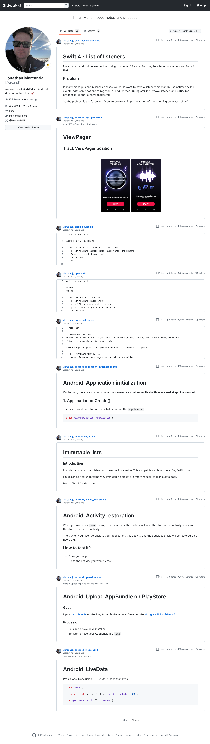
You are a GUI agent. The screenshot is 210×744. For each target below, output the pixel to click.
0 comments (187, 40)
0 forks (172, 40)
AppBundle (79, 614)
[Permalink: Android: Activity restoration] (61, 515)
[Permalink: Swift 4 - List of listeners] (61, 56)
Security (80, 735)
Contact (119, 735)
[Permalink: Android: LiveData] (61, 669)
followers (15, 99)
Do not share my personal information (161, 735)
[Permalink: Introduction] (61, 463)
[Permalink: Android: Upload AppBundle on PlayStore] (61, 596)
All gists (75, 5)
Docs (110, 735)
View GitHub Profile (28, 127)
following (30, 99)
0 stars (201, 40)
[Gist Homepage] (12, 5)
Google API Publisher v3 (160, 614)
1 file (161, 40)
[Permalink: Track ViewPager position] (61, 148)
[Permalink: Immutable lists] (61, 452)
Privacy (70, 735)
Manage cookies (133, 735)
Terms (61, 735)
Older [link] (125, 720)
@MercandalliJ (17, 120)
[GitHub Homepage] (34, 735)
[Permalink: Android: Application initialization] (61, 382)
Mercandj (68, 40)
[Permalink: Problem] (61, 78)
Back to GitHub (91, 5)
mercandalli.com (18, 115)
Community (100, 735)
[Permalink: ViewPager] (61, 137)
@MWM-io (29, 89)
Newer (135, 720)
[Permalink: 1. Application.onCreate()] (61, 400)
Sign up (201, 5)
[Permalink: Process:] (61, 622)
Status (90, 735)
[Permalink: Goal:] (61, 607)
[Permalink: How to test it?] (61, 548)
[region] (131, 78)
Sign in (188, 5)
